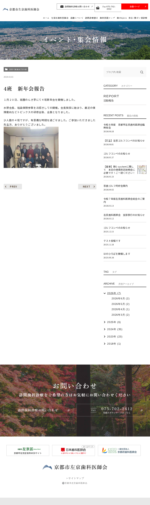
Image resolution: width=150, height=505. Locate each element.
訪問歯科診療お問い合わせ (77, 6)
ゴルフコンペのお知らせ (117, 153)
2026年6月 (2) (121, 298)
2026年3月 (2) (121, 314)
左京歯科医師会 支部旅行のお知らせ (124, 215)
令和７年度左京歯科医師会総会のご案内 (124, 200)
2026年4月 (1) (121, 309)
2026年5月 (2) (121, 303)
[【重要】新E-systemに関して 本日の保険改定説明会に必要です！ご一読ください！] (142, 169)
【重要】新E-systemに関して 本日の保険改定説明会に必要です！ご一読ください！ (119, 169)
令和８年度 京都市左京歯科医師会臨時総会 (124, 126)
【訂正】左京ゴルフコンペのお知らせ (124, 140)
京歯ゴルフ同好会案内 (116, 185)
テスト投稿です (112, 240)
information (18, 69)
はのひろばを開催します (117, 253)
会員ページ (135, 6)
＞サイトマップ (75, 478)
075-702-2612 (108, 7)
